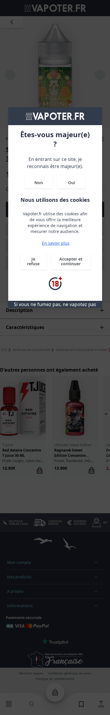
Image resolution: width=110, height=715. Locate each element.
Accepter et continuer (70, 261)
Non (38, 182)
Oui (71, 182)
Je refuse (33, 261)
